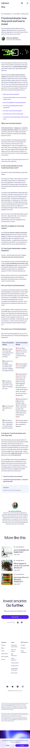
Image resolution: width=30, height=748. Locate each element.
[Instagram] (22, 686)
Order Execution (13, 659)
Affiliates (23, 648)
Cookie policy (14, 665)
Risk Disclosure (14, 654)
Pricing (3, 645)
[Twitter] (12, 686)
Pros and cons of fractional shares (13, 114)
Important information (14, 645)
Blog (2, 648)
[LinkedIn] (17, 686)
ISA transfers (4, 656)
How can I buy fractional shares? (12, 110)
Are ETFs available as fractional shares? (14, 102)
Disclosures (14, 673)
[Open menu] (27, 3)
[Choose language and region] (22, 3)
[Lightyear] (5, 3)
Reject (8, 745)
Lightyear (4, 70)
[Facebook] (7, 686)
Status (3, 659)
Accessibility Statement (14, 669)
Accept (22, 745)
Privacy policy (14, 663)
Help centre (4, 653)
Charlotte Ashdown (15, 511)
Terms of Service (13, 650)
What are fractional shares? (11, 94)
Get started (15, 617)
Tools (2, 651)
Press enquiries (23, 651)
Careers (23, 645)
